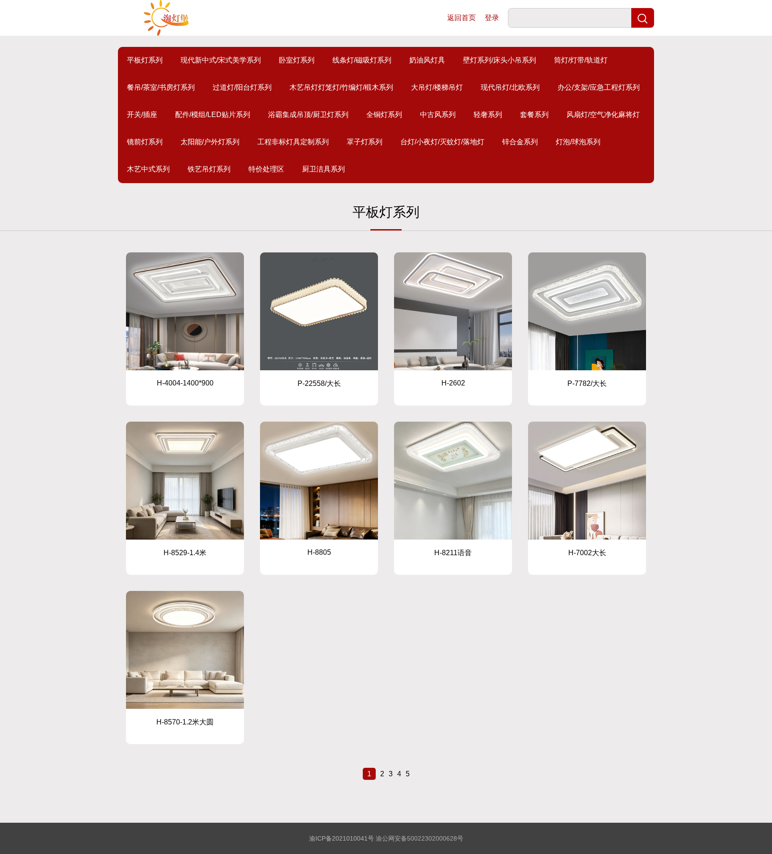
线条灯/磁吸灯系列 (361, 60)
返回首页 (461, 17)
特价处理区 (266, 169)
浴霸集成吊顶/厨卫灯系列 (308, 114)
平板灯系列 (145, 60)
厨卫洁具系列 (323, 169)
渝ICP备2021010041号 (341, 838)
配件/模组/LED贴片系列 (212, 114)
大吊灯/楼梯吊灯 (437, 87)
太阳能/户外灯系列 (209, 142)
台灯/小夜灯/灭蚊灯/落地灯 (442, 142)
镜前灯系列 (145, 142)
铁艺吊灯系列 (209, 169)
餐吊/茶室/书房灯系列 (161, 87)
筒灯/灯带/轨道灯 (581, 60)
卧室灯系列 (297, 60)
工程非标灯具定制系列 (293, 142)
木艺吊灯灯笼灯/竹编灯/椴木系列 (341, 87)
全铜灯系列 (384, 114)
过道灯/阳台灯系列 (242, 87)
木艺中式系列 (148, 169)
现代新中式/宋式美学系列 (220, 60)
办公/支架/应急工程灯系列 (599, 87)
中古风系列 (438, 114)
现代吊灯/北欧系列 (510, 87)
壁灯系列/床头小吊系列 (499, 60)
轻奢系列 (488, 114)
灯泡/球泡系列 (578, 142)
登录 (492, 17)
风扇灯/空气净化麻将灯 (603, 114)
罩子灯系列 (364, 142)
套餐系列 (534, 114)
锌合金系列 (520, 142)
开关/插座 (142, 114)
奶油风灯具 (427, 60)
